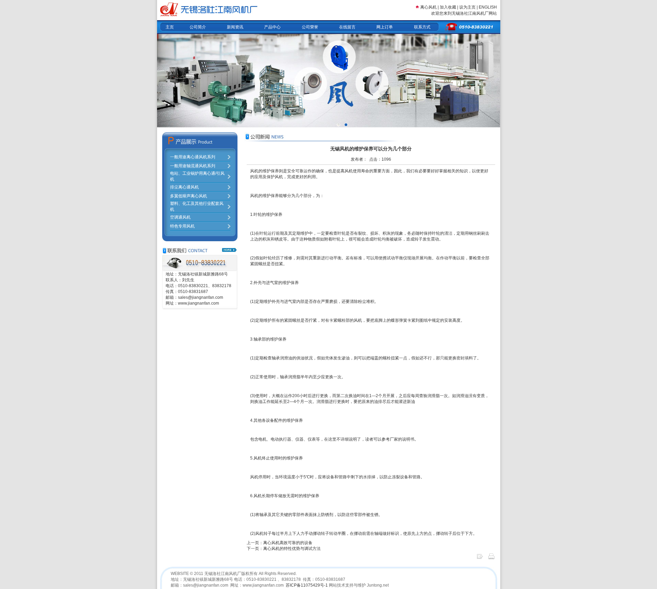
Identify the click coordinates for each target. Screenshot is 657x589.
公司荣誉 (310, 27)
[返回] (480, 558)
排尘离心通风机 (184, 187)
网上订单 (384, 27)
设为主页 (468, 7)
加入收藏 (448, 7)
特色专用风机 (182, 226)
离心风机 (428, 7)
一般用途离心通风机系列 (192, 157)
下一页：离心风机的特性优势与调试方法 (284, 548)
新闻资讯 (235, 27)
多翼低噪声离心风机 (188, 196)
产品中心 (272, 27)
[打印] (491, 558)
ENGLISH (488, 7)
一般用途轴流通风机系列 (192, 165)
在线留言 (347, 27)
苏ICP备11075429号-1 (307, 585)
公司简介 (198, 27)
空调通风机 (180, 217)
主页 (170, 27)
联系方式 (422, 27)
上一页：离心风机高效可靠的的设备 (279, 542)
